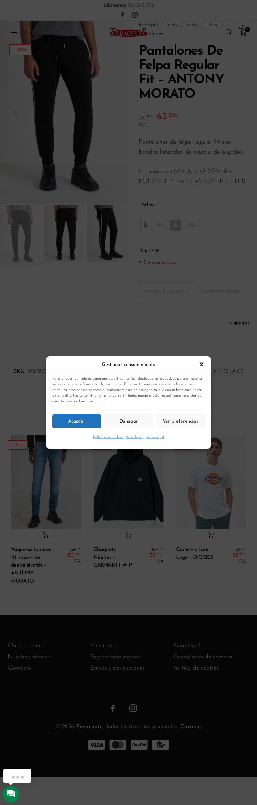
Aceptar (76, 421)
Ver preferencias (180, 421)
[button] (201, 365)
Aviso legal (134, 437)
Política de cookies (108, 437)
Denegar (128, 421)
